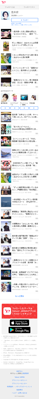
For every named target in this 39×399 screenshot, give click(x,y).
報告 (37, 38)
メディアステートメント (23, 386)
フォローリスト (29, 7)
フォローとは (10, 7)
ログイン (19, 371)
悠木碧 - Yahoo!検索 (16, 23)
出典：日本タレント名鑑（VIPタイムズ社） (22, 24)
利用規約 (10, 386)
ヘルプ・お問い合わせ (19, 393)
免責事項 (19, 390)
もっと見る (19, 296)
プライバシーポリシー (19, 380)
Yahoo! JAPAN (19, 377)
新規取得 (26, 373)
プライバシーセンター (19, 383)
